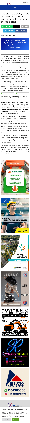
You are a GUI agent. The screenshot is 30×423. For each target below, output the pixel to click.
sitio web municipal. (13, 113)
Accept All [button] (15, 419)
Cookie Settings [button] (6, 419)
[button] (15, 7)
